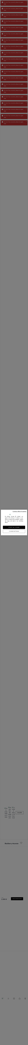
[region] (14, 522)
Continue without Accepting (19, 511)
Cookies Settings (14, 531)
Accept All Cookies (14, 527)
